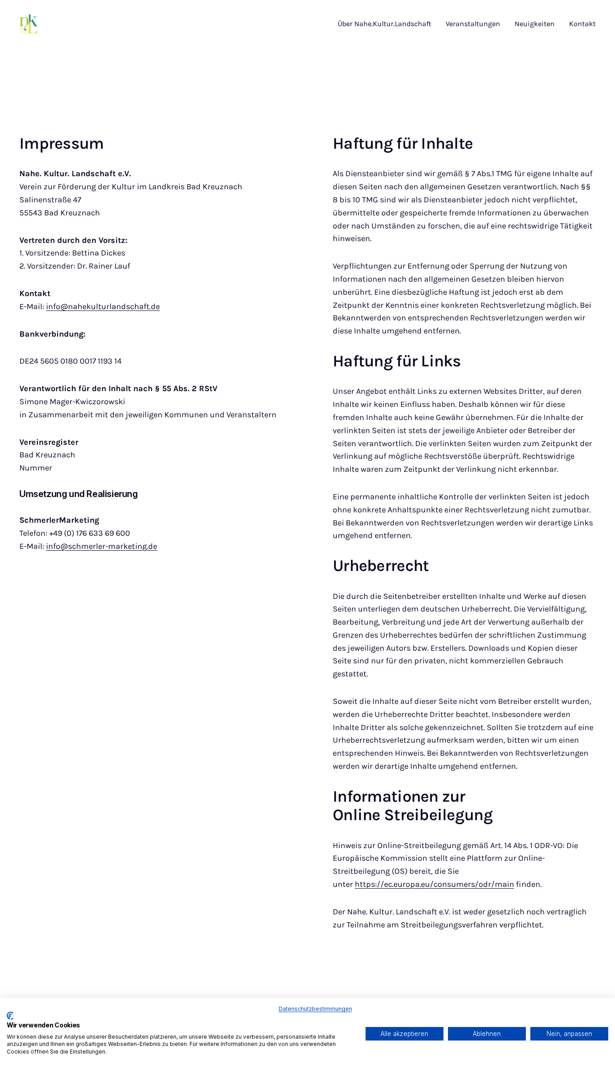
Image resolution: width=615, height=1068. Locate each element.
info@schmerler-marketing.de (101, 546)
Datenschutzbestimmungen (315, 1008)
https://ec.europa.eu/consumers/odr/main (434, 884)
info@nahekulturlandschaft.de (103, 306)
